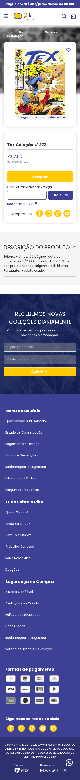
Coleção (51, 32)
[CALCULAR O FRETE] (60, 195)
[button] (64, 16)
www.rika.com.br (49, 744)
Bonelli (23, 32)
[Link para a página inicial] (9, 32)
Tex (36, 32)
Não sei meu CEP (20, 204)
